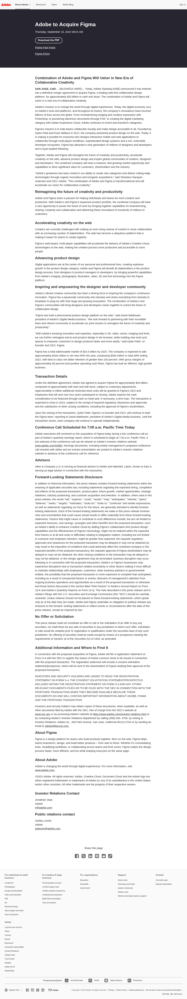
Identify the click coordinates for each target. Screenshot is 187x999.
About (7, 931)
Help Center (123, 880)
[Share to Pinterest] (97, 856)
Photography (10, 887)
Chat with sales (162, 880)
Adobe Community (125, 888)
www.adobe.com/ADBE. (49, 445)
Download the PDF (48, 40)
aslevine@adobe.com (47, 828)
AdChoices (178, 994)
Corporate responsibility (14, 947)
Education (84, 880)
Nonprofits (84, 884)
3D (6, 903)
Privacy (111, 990)
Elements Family (11, 907)
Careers (8, 935)
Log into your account (13, 927)
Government (85, 888)
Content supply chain (50, 887)
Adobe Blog (68, 4)
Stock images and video (14, 911)
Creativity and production (52, 895)
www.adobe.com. (45, 770)
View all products (11, 915)
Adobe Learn (123, 892)
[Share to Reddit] (104, 856)
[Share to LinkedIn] (90, 856)
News (54, 4)
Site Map (165, 994)
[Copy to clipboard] (110, 856)
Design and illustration (13, 891)
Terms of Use (121, 990)
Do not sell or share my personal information (163, 990)
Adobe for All (10, 967)
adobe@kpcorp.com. (57, 726)
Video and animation (13, 895)
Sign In (182, 4)
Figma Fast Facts (45, 47)
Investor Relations (12, 951)
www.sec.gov (42, 714)
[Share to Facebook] (77, 856)
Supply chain (10, 955)
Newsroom (41, 4)
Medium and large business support (132, 896)
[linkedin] (42, 990)
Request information (164, 884)
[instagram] (32, 990)
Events (7, 939)
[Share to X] (84, 856)
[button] (13, 990)
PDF (6, 899)
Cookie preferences (136, 990)
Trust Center (9, 959)
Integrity (8, 963)
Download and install (126, 884)
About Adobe (21, 4)
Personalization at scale (51, 883)
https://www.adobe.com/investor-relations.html (119, 714)
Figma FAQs (42, 53)
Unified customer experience (53, 891)
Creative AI (9, 883)
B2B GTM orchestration (51, 899)
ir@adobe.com (43, 807)
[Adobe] (6, 4)
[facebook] (27, 990)
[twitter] (37, 990)
